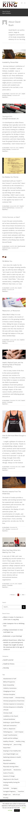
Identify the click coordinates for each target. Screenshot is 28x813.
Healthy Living (20, 741)
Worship (9, 96)
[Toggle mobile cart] (21, 3)
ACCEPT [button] (17, 810)
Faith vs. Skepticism (9, 729)
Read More (4, 97)
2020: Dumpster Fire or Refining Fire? (13, 624)
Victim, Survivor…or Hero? (11, 217)
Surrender (6, 788)
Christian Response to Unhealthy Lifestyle (13, 708)
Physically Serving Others (11, 767)
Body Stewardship (8, 685)
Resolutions (17, 770)
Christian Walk (7, 713)
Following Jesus (8, 732)
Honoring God (7, 744)
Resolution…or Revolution (11, 311)
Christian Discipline (9, 694)
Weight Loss (7, 795)
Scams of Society (8, 773)
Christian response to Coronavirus (13, 704)
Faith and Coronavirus (9, 726)
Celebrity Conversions (9, 688)
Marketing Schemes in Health (12, 757)
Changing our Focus (9, 691)
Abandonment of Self (9, 679)
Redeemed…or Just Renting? (12, 636)
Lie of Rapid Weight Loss (10, 754)
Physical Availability (9, 763)
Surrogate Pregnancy (9, 791)
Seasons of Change (9, 776)
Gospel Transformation (10, 735)
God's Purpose (19, 732)
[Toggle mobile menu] (25, 3)
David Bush (6, 94)
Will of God (16, 795)
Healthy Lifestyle (8, 741)
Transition (21, 791)
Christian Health (8, 698)
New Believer (7, 760)
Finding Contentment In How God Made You (13, 631)
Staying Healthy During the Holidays (11, 783)
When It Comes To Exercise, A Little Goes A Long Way (13, 618)
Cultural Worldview (9, 719)
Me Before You (7, 261)
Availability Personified (10, 62)
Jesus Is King (17, 744)
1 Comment (10, 402)
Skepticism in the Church (10, 779)
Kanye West (6, 748)
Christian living (19, 698)
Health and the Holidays (10, 738)
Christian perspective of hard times (13, 701)
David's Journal (21, 246)
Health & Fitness (10, 208)
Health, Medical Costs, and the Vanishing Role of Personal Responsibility (12, 365)
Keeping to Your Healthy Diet (12, 751)
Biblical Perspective (9, 682)
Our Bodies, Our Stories (10, 177)
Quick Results (7, 770)
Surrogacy (14, 788)
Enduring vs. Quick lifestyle (11, 722)
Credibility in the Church (10, 716)
